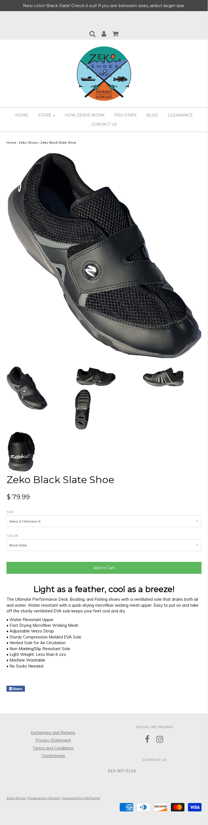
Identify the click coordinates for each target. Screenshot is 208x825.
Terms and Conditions (53, 748)
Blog (152, 115)
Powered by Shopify (44, 798)
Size (10, 512)
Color (12, 536)
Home (21, 115)
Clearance (180, 115)
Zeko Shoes (28, 142)
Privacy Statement (53, 740)
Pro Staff (125, 115)
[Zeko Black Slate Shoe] (26, 388)
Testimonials (53, 755)
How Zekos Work (85, 115)
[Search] (92, 32)
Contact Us (104, 124)
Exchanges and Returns (53, 732)
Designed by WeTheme (81, 798)
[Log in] (104, 32)
